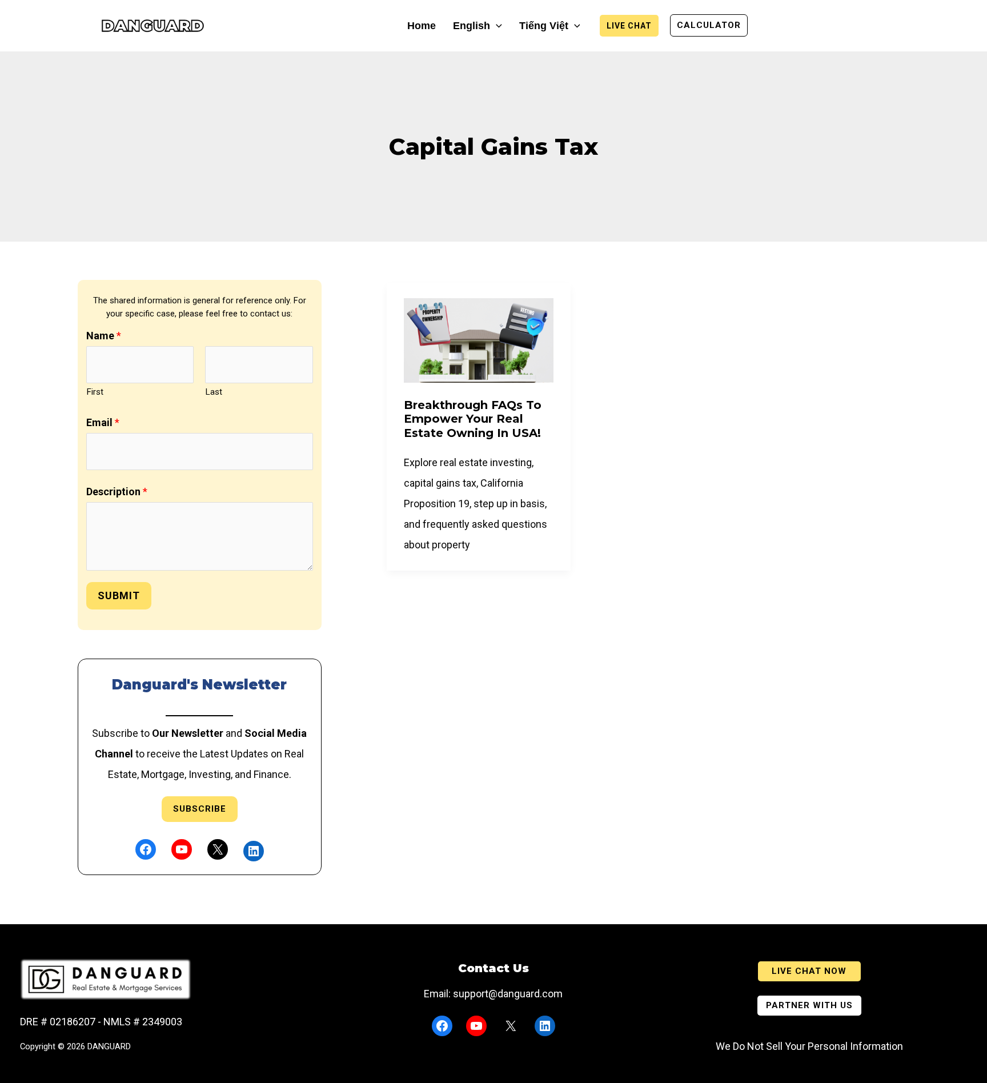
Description (116, 492)
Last (213, 392)
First (94, 392)
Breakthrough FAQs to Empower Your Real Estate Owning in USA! (472, 419)
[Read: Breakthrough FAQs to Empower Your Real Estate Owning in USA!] (478, 340)
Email (102, 422)
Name (103, 336)
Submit (119, 595)
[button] (496, 26)
